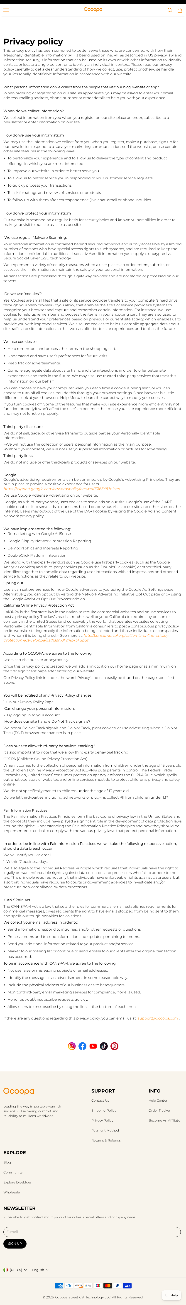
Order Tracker (159, 1110)
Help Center (158, 1100)
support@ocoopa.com (158, 1018)
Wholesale (11, 1192)
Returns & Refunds (106, 1140)
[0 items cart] (180, 10)
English (38, 1270)
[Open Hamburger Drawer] (6, 10)
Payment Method (105, 1130)
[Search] (170, 10)
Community (12, 1172)
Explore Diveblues (17, 1182)
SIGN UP (15, 1244)
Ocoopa (61, 1297)
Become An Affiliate (164, 1120)
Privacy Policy (102, 1120)
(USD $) (16, 1270)
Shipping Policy (103, 1110)
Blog (7, 1162)
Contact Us (100, 1100)
